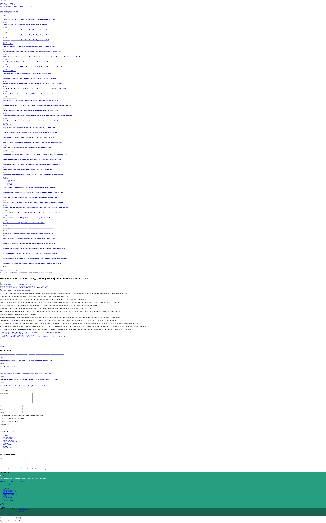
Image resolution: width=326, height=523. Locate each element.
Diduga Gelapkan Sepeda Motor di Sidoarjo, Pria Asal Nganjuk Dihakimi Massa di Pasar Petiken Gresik (32, 159)
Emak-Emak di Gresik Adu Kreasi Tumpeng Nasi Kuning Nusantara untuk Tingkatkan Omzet (29, 78)
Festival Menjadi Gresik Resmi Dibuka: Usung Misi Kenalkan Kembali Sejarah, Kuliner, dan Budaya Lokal (33, 192)
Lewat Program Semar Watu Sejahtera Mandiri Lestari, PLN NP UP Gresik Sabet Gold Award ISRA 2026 (32, 66)
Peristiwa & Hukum (8, 151)
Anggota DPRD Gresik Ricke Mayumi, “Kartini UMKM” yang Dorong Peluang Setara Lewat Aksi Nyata (32, 212)
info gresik (55, 332)
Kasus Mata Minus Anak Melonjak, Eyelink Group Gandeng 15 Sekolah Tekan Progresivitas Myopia (31, 61)
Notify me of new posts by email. (11, 421)
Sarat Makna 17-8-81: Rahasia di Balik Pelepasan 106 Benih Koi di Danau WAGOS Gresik (28, 137)
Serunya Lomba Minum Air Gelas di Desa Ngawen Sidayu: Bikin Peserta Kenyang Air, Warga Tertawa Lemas (34, 248)
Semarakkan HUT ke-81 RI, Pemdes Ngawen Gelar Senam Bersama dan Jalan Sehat (27, 73)
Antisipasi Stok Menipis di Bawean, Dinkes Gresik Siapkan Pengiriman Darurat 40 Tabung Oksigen (30, 110)
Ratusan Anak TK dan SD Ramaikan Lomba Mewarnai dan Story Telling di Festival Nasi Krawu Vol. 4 (32, 263)
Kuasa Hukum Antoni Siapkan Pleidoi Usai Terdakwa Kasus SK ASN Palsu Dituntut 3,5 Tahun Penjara (31, 164)
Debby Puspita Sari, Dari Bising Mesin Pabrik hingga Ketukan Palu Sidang (24, 223)
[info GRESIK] (9, 11)
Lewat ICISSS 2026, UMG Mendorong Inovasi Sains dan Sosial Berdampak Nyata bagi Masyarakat (31, 100)
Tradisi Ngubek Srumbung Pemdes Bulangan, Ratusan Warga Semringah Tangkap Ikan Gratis (29, 187)
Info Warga (6, 17)
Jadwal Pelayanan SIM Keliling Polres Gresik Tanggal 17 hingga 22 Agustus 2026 (26, 29)
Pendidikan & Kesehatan (10, 98)
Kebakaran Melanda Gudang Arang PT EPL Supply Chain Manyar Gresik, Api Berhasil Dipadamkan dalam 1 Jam (35, 154)
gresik (48, 332)
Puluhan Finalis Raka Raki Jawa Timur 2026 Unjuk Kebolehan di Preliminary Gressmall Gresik (30, 253)
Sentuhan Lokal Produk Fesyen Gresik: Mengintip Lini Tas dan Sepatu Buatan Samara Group (29, 46)
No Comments (24, 282)
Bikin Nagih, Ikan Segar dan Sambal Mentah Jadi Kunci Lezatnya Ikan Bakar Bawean (27, 147)
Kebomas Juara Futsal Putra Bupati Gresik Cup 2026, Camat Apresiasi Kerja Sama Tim (28, 233)
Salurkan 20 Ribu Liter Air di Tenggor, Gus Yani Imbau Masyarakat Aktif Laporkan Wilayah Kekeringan (32, 83)
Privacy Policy (7, 513)
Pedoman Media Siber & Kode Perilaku (14, 511)
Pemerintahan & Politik (9, 71)
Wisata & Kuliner (8, 125)
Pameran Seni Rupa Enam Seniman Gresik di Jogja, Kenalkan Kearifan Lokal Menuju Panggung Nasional (33, 202)
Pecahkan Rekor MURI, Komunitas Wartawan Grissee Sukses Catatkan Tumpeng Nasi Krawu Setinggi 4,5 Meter (35, 258)
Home (5, 15)
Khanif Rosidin (13, 282)
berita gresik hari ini (19, 332)
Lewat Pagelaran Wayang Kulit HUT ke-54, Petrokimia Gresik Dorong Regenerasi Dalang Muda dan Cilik (33, 51)
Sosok (8, 181)
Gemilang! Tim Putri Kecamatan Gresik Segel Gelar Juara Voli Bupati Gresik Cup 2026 (28, 228)
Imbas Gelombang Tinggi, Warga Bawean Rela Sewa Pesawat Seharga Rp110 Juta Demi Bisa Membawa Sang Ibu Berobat (37, 115)
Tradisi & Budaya (11, 180)
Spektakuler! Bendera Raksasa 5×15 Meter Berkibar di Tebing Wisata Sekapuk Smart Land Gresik (30, 132)
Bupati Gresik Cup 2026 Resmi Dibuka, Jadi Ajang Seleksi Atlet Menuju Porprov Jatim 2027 (29, 243)
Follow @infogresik (5, 12)
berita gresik (5, 332)
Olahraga (9, 183)
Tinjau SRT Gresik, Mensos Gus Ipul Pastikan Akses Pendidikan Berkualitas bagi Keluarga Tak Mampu (32, 120)
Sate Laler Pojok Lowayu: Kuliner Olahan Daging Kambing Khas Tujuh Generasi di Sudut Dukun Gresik (32, 142)
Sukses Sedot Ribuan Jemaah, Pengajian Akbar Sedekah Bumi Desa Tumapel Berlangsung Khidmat (31, 197)
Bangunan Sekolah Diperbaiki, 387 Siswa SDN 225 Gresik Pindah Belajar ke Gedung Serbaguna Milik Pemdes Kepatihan (37, 105)
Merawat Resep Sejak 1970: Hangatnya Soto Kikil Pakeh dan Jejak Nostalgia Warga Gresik (29, 127)
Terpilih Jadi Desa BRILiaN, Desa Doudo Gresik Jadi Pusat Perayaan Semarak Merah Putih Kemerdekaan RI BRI (35, 88)
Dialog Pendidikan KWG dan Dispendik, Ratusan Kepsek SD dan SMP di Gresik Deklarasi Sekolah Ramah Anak (37, 337)
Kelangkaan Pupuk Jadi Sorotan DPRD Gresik (21, 335)
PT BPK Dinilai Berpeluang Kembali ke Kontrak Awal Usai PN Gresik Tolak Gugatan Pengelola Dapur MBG (33, 174)
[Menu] (0, 8)
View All (9, 184)
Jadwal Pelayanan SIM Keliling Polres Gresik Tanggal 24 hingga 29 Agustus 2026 (26, 24)
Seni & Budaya (7, 444)
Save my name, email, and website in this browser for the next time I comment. (23, 415)
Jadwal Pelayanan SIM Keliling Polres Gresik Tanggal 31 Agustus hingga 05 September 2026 (29, 19)
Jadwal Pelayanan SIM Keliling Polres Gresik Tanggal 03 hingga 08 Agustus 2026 (26, 40)
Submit (18, 518)
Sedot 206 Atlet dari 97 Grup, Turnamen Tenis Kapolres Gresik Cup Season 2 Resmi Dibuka (29, 238)
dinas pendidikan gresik (36, 332)
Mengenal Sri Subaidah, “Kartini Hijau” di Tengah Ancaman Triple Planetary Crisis (26, 218)
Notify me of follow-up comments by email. (14, 418)
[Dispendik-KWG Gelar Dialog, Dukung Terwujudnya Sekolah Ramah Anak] (24, 286)
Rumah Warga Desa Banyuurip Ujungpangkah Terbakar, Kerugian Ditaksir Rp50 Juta (27, 169)
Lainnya (5, 178)
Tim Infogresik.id (23, 509)
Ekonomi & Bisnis (8, 44)
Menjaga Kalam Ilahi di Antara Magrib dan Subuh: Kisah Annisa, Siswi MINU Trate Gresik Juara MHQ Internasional (36, 207)
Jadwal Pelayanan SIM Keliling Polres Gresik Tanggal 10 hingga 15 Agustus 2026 (26, 34)
